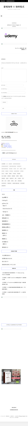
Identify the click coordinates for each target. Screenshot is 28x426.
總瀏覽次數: (5, 258)
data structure (13, 166)
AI (2, 194)
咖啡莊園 (3, 178)
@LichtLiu (7, 143)
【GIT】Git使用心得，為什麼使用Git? (21, 49)
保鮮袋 (10, 173)
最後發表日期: (5, 264)
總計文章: (4, 261)
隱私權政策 (3, 1)
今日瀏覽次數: (5, 255)
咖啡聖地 (4, 230)
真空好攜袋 (19, 180)
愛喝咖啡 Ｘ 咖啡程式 (14, 6)
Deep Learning (5, 168)
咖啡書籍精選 (5, 224)
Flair (15, 168)
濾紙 (4, 244)
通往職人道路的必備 (16, 183)
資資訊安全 (9, 183)
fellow (10, 168)
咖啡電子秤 (11, 178)
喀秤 (15, 178)
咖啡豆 (7, 178)
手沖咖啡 (4, 242)
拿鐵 (2, 180)
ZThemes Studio (22, 411)
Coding (4, 200)
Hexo (21, 168)
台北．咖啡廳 (5, 215)
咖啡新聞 (4, 221)
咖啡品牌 (4, 218)
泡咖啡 (9, 180)
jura (25, 168)
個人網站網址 (4, 92)
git (17, 168)
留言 (2, 68)
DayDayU (19, 166)
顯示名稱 (3, 85)
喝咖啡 (3, 239)
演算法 (12, 180)
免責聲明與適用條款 (10, 1)
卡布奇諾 (14, 173)
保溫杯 (7, 173)
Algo (4, 205)
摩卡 (5, 180)
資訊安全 (4, 247)
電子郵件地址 (4, 89)
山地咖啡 (19, 178)
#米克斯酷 (3, 163)
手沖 (23, 178)
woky (3, 173)
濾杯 (15, 180)
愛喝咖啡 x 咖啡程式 (8, 146)
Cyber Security (5, 166)
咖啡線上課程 (5, 227)
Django (4, 211)
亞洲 (4, 235)
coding (10, 163)
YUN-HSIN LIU (9, 147)
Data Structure (6, 208)
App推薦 (4, 197)
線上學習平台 (4, 183)
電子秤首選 (22, 183)
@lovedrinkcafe (7, 144)
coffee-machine (16, 163)
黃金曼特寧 (3, 185)
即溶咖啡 (18, 173)
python (4, 203)
